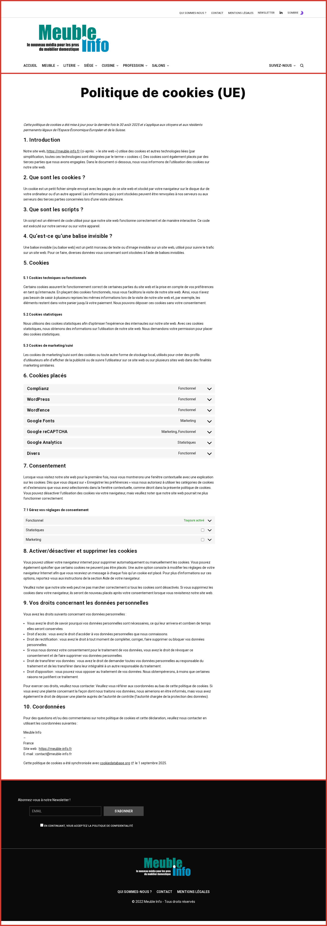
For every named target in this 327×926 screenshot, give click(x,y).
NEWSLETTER (266, 12)
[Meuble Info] (68, 38)
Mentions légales (241, 13)
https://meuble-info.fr (63, 151)
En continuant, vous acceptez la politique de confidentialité (88, 825)
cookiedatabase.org (115, 763)
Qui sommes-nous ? (192, 13)
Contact (217, 13)
